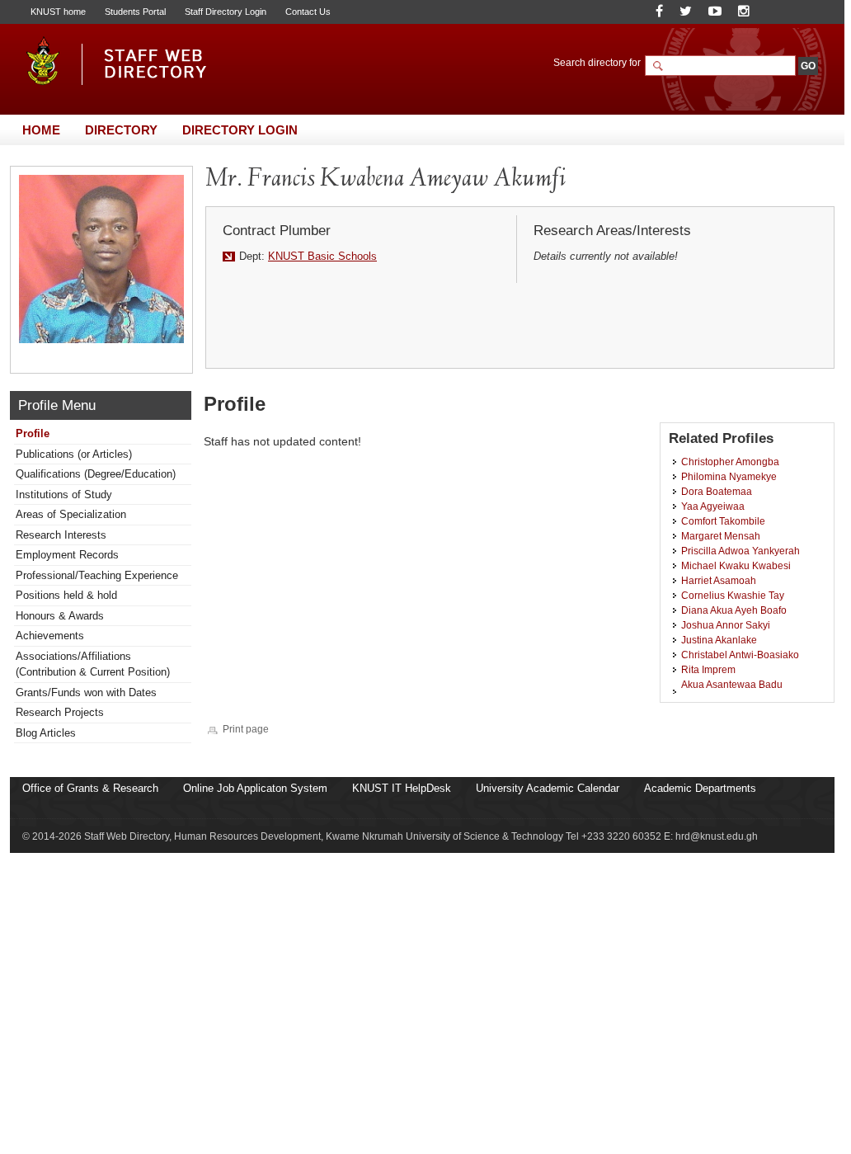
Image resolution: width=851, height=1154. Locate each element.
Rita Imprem (708, 669)
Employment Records (67, 555)
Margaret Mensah (720, 535)
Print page (246, 728)
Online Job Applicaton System (255, 788)
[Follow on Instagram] (744, 11)
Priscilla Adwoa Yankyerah (740, 550)
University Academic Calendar (547, 788)
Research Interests (61, 535)
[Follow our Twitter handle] (685, 11)
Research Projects (60, 712)
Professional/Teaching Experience (97, 575)
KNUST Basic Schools (322, 256)
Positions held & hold (66, 595)
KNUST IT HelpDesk (401, 788)
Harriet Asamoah (718, 580)
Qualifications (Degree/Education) (96, 474)
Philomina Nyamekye (729, 476)
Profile (32, 433)
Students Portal (135, 11)
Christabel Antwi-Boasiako (740, 654)
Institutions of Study (64, 494)
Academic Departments (700, 788)
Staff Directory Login (225, 11)
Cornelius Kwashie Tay (732, 595)
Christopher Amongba (730, 461)
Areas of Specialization (71, 514)
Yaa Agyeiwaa (713, 506)
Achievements (50, 635)
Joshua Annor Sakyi (725, 624)
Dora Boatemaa (716, 491)
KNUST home (58, 11)
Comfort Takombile (723, 521)
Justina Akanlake (719, 639)
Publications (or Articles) (74, 454)
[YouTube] (715, 11)
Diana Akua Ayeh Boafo (734, 610)
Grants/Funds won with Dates (86, 692)
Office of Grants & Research (90, 788)
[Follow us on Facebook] (659, 11)
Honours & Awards (60, 616)
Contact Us (308, 11)
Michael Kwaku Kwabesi (736, 565)
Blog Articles (46, 733)
